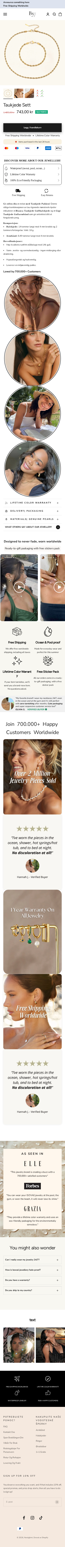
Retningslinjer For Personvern (11, 1450)
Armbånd (40, 1430)
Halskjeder (41, 1435)
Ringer (39, 1440)
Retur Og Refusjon (12, 1457)
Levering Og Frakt (11, 1463)
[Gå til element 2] (18, 94)
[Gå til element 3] (29, 94)
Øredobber (41, 1446)
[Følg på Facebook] (24, 1518)
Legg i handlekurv (33, 127)
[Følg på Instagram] (32, 1518)
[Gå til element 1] (8, 94)
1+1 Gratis (41, 1452)
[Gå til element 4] (40, 94)
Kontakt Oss (9, 1432)
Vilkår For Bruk (10, 1443)
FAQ (5, 1426)
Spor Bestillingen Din (13, 1437)
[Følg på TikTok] (41, 1518)
